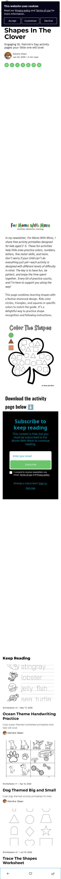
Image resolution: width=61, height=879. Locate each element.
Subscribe (30, 464)
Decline (48, 20)
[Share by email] (6, 65)
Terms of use (43, 10)
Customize (30, 20)
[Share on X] (17, 65)
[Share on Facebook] (12, 65)
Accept (12, 20)
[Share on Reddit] (34, 65)
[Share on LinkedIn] (28, 65)
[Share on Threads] (23, 65)
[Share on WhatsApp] (39, 65)
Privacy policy (22, 10)
